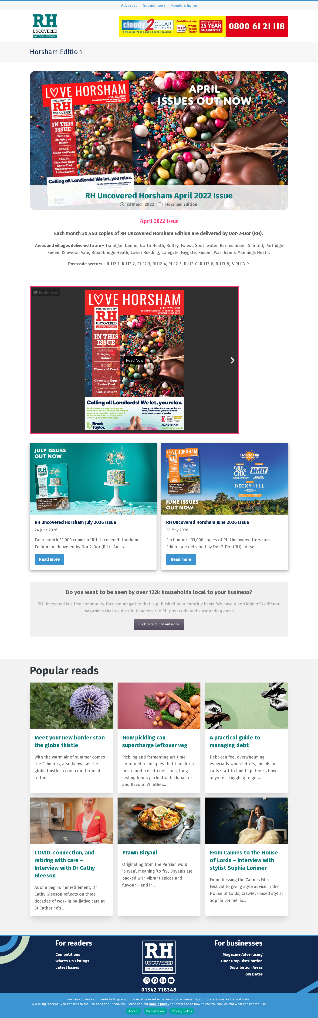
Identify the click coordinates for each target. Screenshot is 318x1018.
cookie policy (159, 1004)
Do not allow (155, 1011)
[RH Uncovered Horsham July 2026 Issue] (93, 478)
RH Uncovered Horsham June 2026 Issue (207, 522)
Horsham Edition (181, 204)
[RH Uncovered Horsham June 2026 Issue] (224, 478)
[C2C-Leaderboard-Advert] (203, 35)
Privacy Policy (277, 1004)
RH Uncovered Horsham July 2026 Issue (75, 522)
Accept (133, 1011)
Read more (49, 559)
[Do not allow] (312, 1005)
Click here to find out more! (159, 624)
